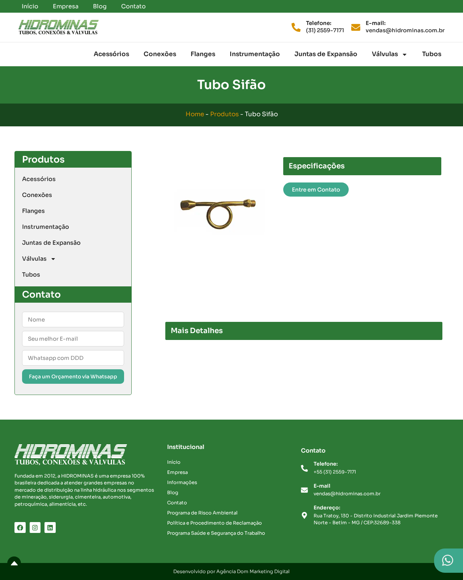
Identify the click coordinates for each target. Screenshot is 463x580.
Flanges (203, 54)
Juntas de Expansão (325, 54)
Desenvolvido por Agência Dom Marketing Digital (231, 571)
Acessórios (111, 54)
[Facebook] (20, 527)
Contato (133, 6)
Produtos (224, 114)
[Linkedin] (50, 527)
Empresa (65, 6)
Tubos (431, 54)
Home (195, 114)
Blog (100, 6)
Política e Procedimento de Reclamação (214, 523)
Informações (182, 482)
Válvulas (385, 54)
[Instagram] (35, 527)
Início (30, 6)
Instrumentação (255, 54)
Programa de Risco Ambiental (202, 513)
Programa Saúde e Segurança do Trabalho (216, 533)
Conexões (160, 54)
